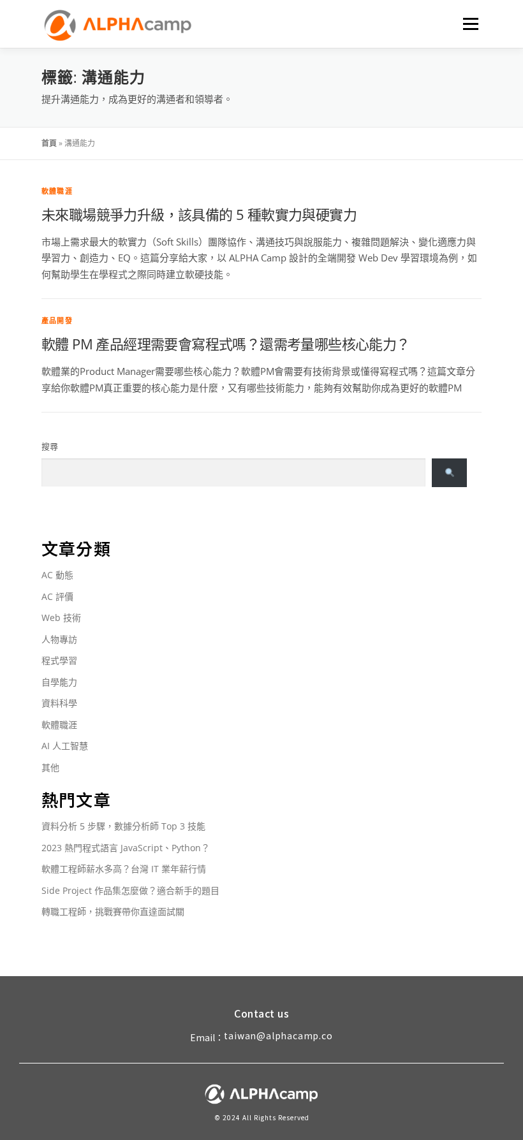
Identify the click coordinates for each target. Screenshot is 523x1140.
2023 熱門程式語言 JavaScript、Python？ (125, 848)
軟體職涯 (57, 191)
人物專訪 (59, 639)
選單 (468, 23)
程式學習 (59, 660)
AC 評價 (57, 596)
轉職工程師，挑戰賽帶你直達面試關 (112, 911)
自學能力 (59, 682)
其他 (50, 767)
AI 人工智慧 (64, 746)
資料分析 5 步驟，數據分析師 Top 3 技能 (123, 826)
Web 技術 (61, 617)
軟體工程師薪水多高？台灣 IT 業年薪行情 (123, 869)
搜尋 (49, 446)
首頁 (49, 143)
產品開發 (57, 320)
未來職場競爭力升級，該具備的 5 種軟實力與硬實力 (199, 214)
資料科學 (59, 703)
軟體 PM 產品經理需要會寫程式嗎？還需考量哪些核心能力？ (225, 343)
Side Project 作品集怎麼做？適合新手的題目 (130, 890)
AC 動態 (57, 575)
